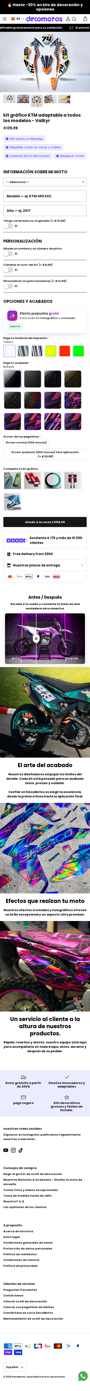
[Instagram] (13, 1150)
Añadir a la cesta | (45, 522)
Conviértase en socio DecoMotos (28, 1313)
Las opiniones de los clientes (25, 1207)
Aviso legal (11, 1237)
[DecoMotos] (44, 18)
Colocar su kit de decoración (25, 1301)
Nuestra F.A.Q (13, 1201)
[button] (17, 19)
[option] (45, 62)
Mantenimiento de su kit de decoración (33, 1319)
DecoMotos (19, 1376)
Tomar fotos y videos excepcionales (30, 1190)
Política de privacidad (20, 1266)
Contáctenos (13, 1296)
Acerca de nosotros (18, 1231)
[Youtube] (5, 1150)
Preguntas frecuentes (20, 1290)
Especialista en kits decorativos (46, 1376)
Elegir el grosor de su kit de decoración (32, 1174)
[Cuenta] (67, 19)
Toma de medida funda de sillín (27, 1196)
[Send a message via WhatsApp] (83, 1376)
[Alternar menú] (4, 19)
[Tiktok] (20, 1150)
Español (12, 1367)
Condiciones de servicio (21, 1260)
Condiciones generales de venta (28, 1243)
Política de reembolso (20, 1254)
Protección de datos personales (27, 1249)
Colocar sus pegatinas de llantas (28, 1307)
